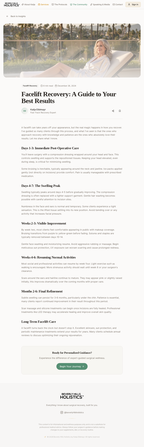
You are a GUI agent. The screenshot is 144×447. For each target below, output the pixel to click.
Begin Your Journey (70, 366)
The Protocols (60, 4)
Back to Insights (18, 16)
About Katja (29, 4)
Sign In (135, 4)
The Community (80, 4)
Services (45, 4)
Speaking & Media (101, 4)
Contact (119, 4)
